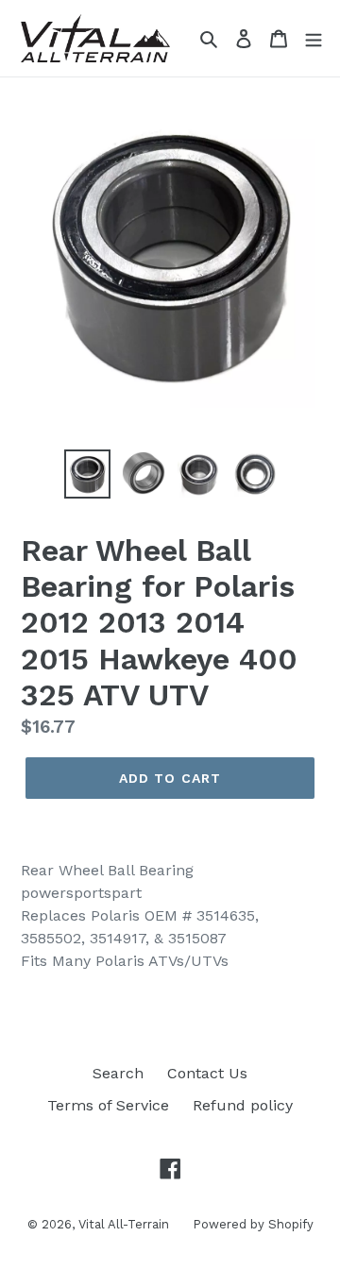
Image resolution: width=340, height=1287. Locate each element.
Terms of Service (108, 1105)
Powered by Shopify (253, 1224)
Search (118, 1073)
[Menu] (313, 37)
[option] (87, 474)
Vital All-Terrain (123, 1224)
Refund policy (243, 1105)
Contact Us (207, 1073)
